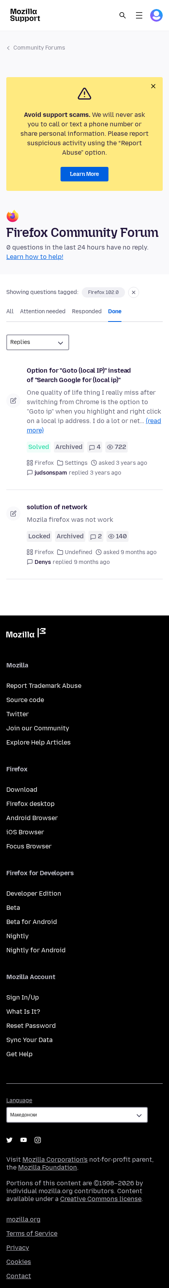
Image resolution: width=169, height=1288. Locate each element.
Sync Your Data (29, 1040)
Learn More (84, 174)
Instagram (38, 1140)
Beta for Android (31, 922)
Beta (13, 907)
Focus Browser (28, 846)
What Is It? (23, 1011)
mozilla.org (23, 1219)
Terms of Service (31, 1233)
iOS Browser (25, 832)
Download (21, 789)
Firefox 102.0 (103, 292)
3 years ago (105, 472)
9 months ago (92, 562)
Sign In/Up (22, 997)
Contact (18, 1276)
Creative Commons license (100, 1199)
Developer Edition (33, 893)
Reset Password (31, 1025)
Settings (76, 463)
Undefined (78, 552)
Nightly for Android (36, 950)
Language (19, 1100)
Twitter (17, 714)
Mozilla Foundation (47, 1167)
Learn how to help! (34, 257)
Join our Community (37, 728)
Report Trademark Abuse (43, 685)
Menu (139, 15)
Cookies (18, 1262)
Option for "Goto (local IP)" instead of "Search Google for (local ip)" (79, 375)
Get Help (19, 1054)
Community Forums (39, 47)
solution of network (57, 507)
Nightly (17, 936)
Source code (25, 700)
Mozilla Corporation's (55, 1159)
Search (122, 15)
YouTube (23, 1140)
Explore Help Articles (38, 742)
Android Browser (32, 818)
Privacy (17, 1247)
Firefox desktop (30, 804)
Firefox (44, 463)
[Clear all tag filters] (133, 292)
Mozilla (26, 634)
